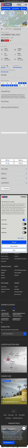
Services (16, 283)
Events (16, 266)
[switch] (24, 224)
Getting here (4, 270)
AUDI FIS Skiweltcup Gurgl (20, 270)
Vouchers (16, 256)
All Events (16, 275)
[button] (14, 169)
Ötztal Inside (4, 283)
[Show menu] (26, 4)
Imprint (5, 415)
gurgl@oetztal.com (17, 318)
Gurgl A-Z (3, 277)
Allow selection (14, 246)
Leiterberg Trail (4, 96)
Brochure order (17, 294)
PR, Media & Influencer (18, 418)
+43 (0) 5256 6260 (5, 313)
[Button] (24, 333)
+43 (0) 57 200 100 (5, 318)
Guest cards (3, 286)
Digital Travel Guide (5, 289)
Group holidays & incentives (20, 258)
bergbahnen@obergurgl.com (19, 313)
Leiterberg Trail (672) (17, 28)
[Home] (1, 29)
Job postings (8, 418)
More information (5, 101)
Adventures (16, 253)
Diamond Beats (17, 272)
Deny (14, 250)
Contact (16, 286)
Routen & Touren (9, 28)
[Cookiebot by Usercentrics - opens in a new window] (20, 197)
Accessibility (22, 415)
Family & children (5, 258)
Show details (21, 238)
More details (22, 1)
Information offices (18, 291)
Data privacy (11, 415)
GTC (16, 415)
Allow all (14, 242)
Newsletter (16, 289)
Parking (2, 275)
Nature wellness (4, 256)
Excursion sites (4, 253)
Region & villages (6, 266)
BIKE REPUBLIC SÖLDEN (15, 94)
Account (3, 291)
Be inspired (3, 261)
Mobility (3, 272)
